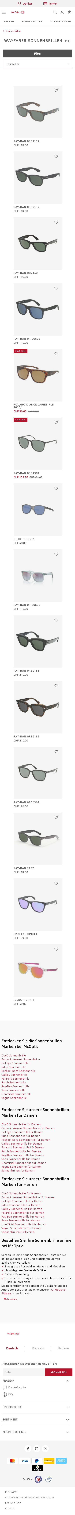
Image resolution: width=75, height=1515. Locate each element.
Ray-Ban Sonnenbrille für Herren (22, 1216)
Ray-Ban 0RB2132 (27, 141)
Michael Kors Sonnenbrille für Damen (25, 1140)
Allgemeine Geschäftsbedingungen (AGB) (29, 1497)
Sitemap (9, 1508)
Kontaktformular (17, 1387)
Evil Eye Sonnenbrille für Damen (22, 1132)
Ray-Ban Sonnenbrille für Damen (22, 1155)
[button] (62, 12)
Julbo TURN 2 (24, 539)
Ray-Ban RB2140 (26, 273)
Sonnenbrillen (13, 31)
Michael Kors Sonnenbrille (18, 1071)
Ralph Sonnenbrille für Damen (21, 1151)
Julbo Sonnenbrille (13, 1067)
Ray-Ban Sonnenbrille (15, 1086)
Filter (37, 53)
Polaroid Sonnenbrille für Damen (22, 1147)
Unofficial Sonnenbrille (16, 1094)
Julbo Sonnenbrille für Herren (20, 1205)
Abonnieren (58, 1372)
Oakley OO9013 (25, 934)
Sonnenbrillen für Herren (17, 1232)
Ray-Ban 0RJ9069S (27, 338)
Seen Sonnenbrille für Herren (20, 1220)
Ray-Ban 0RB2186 (27, 670)
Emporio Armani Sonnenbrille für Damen (28, 1128)
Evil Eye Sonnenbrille (15, 1063)
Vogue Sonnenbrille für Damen (21, 1167)
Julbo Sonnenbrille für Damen (20, 1136)
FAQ (10, 1394)
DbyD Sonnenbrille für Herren (20, 1193)
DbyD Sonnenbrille (13, 1055)
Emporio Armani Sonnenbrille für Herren (28, 1197)
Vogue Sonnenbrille (14, 1098)
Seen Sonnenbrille (13, 1090)
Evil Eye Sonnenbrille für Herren (22, 1201)
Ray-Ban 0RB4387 (27, 473)
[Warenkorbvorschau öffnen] (70, 12)
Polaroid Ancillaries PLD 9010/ (34, 406)
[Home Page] (18, 12)
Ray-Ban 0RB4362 (27, 802)
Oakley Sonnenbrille (14, 1075)
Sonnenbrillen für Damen (17, 1170)
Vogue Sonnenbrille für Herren (21, 1228)
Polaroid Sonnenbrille (15, 1078)
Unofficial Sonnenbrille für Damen (23, 1163)
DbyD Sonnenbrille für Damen (20, 1124)
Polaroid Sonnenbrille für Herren (22, 1213)
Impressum (11, 1492)
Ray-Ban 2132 (24, 868)
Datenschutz (13, 1503)
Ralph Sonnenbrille (13, 1082)
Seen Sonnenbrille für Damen (20, 1159)
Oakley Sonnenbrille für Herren (21, 1209)
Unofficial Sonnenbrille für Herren (23, 1224)
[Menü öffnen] (4, 12)
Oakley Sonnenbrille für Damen (21, 1143)
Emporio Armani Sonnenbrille (20, 1059)
